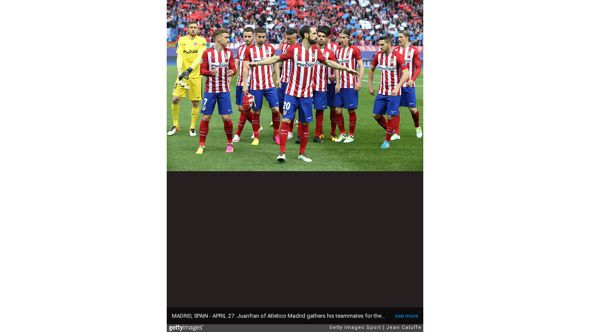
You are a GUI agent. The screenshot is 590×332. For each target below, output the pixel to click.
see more (406, 316)
